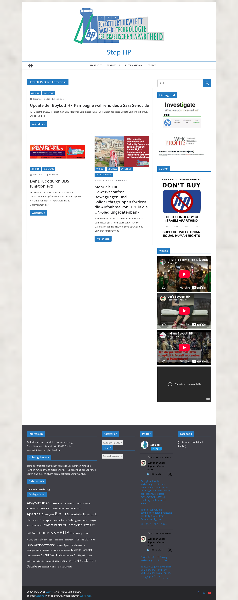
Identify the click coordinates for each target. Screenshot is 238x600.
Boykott (36, 520)
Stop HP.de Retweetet (161, 457)
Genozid (85, 520)
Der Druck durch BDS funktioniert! (49, 183)
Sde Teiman (68, 556)
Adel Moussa (70, 503)
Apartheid (35, 513)
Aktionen (35, 93)
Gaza (64, 520)
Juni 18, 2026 (157, 473)
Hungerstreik (35, 539)
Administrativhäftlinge (36, 508)
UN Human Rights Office (63, 561)
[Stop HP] (30, 65)
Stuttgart (79, 555)
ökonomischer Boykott (62, 567)
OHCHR (45, 555)
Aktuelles (112, 169)
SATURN (56, 555)
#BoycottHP (36, 503)
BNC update (49, 93)
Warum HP (113, 65)
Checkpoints (47, 520)
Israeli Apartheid (66, 545)
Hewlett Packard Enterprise (61, 525)
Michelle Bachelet (81, 550)
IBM (45, 540)
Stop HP (119, 52)
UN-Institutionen (103, 175)
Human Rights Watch (81, 533)
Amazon (77, 508)
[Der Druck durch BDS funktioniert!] (57, 151)
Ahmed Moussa (66, 508)
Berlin (60, 514)
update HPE (46, 567)
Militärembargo (33, 556)
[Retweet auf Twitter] (148, 457)
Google (93, 520)
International (134, 65)
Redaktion (59, 99)
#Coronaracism (55, 503)
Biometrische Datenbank (82, 514)
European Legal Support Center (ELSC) (156, 466)
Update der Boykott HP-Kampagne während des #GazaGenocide (89, 105)
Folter (58, 520)
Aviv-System (49, 515)
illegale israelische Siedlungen (60, 540)
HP (59, 532)
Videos (152, 65)
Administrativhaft (83, 503)
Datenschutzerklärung (38, 489)
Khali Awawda (64, 550)
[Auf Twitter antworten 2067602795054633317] (142, 524)
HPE (67, 532)
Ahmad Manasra (53, 508)
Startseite (96, 65)
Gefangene (74, 520)
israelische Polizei (50, 550)
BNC (29, 520)
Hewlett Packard (34, 525)
